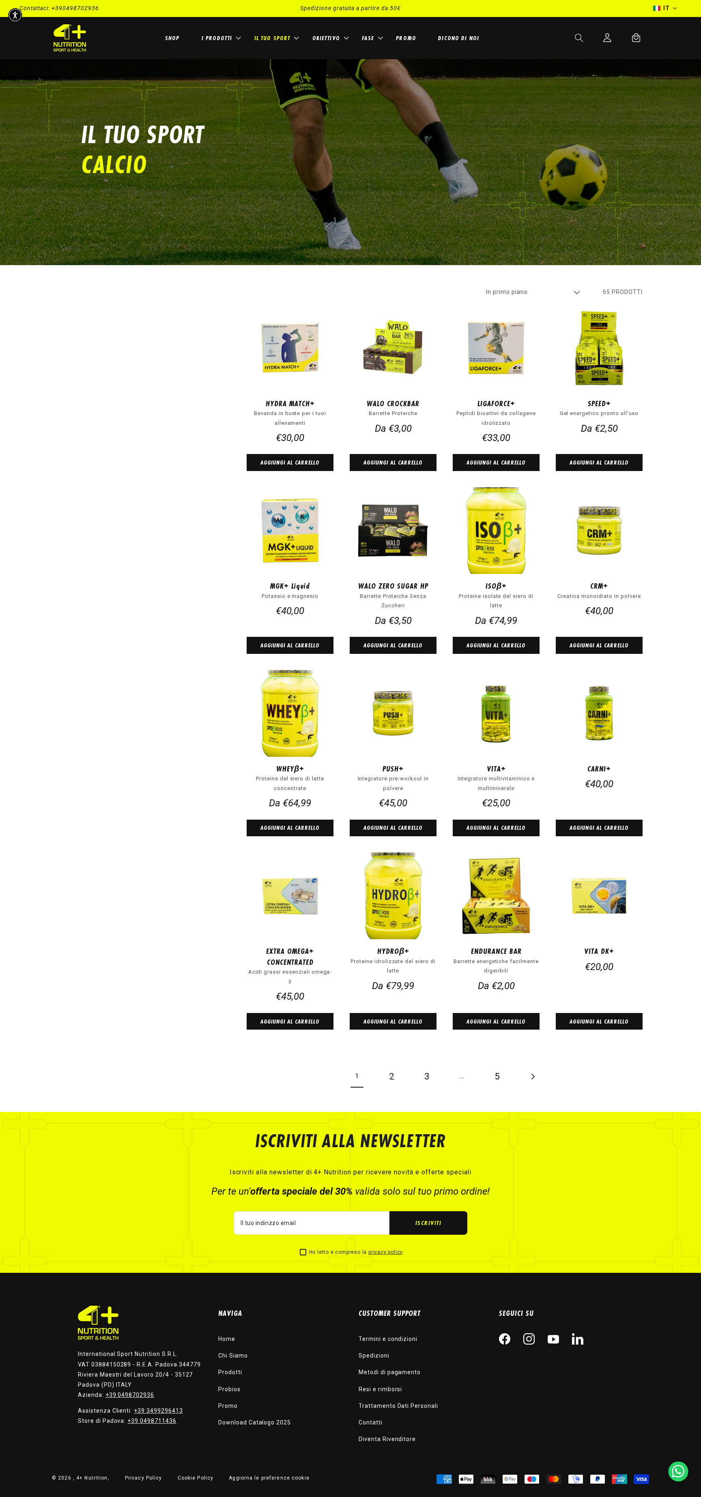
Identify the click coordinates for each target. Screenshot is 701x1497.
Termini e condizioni (388, 1339)
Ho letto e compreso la (356, 1252)
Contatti (371, 1422)
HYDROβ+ (393, 951)
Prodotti (230, 1372)
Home (226, 1339)
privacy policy (385, 1252)
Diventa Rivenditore (387, 1439)
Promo (228, 1406)
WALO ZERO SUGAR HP (393, 585)
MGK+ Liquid (290, 585)
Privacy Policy (143, 1478)
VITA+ (496, 768)
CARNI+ (599, 768)
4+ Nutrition (92, 1478)
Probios (229, 1389)
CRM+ (599, 585)
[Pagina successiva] (532, 1076)
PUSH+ (393, 768)
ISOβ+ (496, 585)
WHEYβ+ (290, 768)
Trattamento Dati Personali (398, 1406)
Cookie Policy (196, 1478)
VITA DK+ (599, 951)
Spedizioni (374, 1355)
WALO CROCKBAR (393, 403)
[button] (220, 38)
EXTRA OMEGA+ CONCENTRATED (290, 956)
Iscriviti (428, 1223)
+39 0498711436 (151, 1421)
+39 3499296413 (158, 1410)
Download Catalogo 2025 (254, 1422)
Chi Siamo (233, 1355)
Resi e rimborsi (380, 1389)
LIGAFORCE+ (496, 403)
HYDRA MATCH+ (290, 403)
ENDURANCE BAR (496, 951)
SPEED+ (599, 403)
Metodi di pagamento (390, 1372)
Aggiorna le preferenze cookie (269, 1478)
